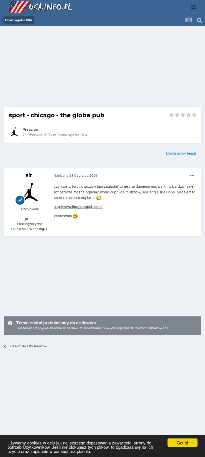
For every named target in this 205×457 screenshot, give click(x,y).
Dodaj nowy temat (181, 153)
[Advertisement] (102, 68)
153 (31, 219)
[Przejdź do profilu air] (14, 132)
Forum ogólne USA (72, 135)
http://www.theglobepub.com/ (78, 206)
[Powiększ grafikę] (98, 197)
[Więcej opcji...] (192, 176)
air (36, 129)
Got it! (182, 442)
